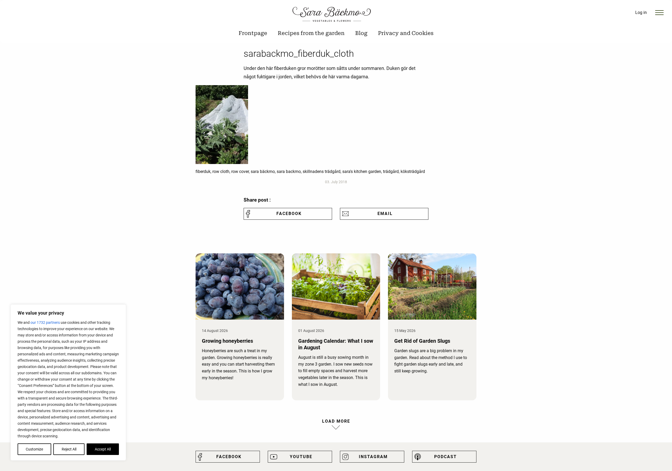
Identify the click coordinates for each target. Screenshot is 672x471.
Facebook (289, 213)
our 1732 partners (45, 322)
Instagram (373, 456)
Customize (34, 449)
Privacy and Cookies (405, 33)
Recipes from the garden (311, 33)
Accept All (103, 449)
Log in (641, 12)
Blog (361, 33)
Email (385, 213)
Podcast (445, 456)
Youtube (301, 456)
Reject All (69, 449)
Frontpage (253, 33)
